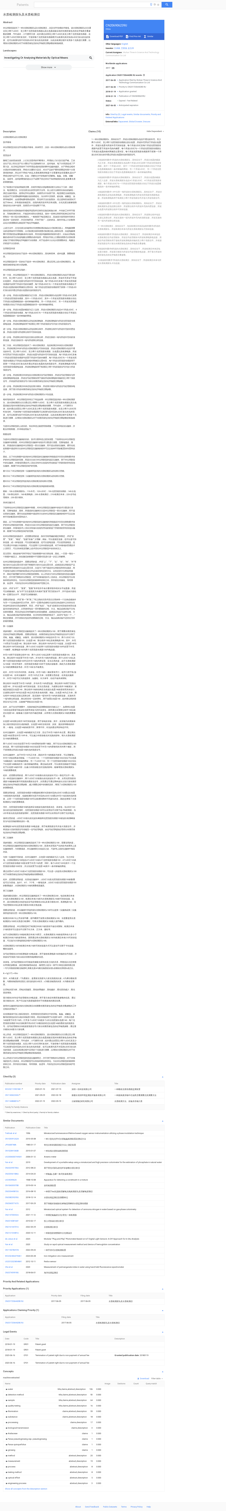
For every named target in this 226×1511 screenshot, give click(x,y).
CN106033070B (12, 1185)
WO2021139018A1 (13, 1089)
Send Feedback (92, 1507)
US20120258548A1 (13, 1261)
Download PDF (116, 36)
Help (149, 1507)
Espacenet (123, 121)
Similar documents (141, 114)
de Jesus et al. (11, 1239)
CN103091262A (12, 1139)
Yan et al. (9, 1162)
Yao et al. (9, 1209)
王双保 (124, 48)
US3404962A (11, 1180)
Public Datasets (110, 1507)
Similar (150, 36)
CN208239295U (12, 1197)
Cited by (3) (115, 114)
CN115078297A (12, 1250)
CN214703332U (12, 1215)
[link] (9, 1389)
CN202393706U (12, 1168)
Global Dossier (135, 121)
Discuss (146, 121)
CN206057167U (12, 1203)
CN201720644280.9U (14, 1301)
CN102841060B (12, 1151)
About (78, 1507)
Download (144, 1378)
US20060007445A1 (13, 1157)
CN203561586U (12, 1174)
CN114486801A (12, 1101)
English (125, 44)
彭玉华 (131, 48)
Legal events (127, 114)
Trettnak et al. (11, 1133)
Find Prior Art (135, 36)
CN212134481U (12, 1233)
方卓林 (117, 48)
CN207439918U (12, 1272)
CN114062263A (12, 1095)
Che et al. (9, 1267)
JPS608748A (10, 1145)
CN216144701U (12, 1227)
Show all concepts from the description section (26, 1489)
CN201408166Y (11, 1221)
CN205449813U (12, 1191)
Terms (124, 1507)
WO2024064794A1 (13, 1256)
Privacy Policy (137, 1507)
